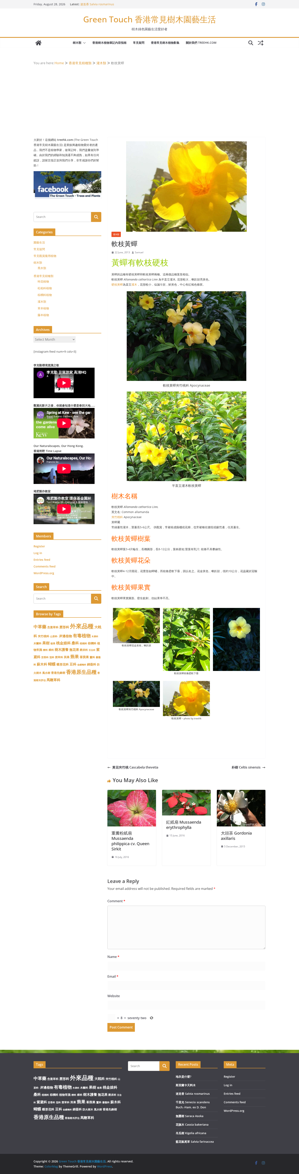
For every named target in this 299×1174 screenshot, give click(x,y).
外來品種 (82, 626)
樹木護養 (62, 649)
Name (113, 956)
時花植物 (43, 281)
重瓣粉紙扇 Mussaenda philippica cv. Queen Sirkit (130, 841)
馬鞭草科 (53, 679)
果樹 (46, 642)
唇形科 (64, 627)
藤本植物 (43, 315)
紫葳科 (42, 1102)
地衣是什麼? (183, 1076)
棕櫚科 (92, 643)
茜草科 (59, 657)
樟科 (51, 650)
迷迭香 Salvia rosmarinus (193, 1094)
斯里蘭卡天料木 (90, 4)
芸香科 (45, 657)
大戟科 (99, 1078)
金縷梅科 (81, 664)
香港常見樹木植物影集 (165, 43)
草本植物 (43, 308)
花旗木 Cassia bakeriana (192, 1124)
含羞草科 (53, 627)
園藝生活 (39, 242)
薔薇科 (106, 1102)
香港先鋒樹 (58, 673)
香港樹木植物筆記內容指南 (109, 43)
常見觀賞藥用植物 (45, 256)
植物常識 (65, 1095)
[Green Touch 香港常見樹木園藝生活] (38, 43)
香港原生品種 (81, 671)
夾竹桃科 (117, 517)
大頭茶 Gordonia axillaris (236, 835)
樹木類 (77, 43)
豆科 (73, 664)
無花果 (74, 649)
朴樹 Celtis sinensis (246, 767)
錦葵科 (91, 664)
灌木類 (116, 234)
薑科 (92, 657)
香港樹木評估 (72, 1118)
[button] (83, 43)
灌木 (134, 284)
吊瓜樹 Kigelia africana (191, 1133)
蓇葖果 (84, 657)
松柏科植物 (45, 288)
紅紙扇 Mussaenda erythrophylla (183, 824)
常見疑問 (138, 43)
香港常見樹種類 (43, 276)
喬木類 (42, 268)
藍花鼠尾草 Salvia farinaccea (195, 1142)
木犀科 (95, 636)
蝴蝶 (52, 663)
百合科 (92, 650)
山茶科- (54, 636)
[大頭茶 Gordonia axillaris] (241, 792)
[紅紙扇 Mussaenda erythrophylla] (186, 792)
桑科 (75, 642)
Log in (38, 553)
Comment (116, 901)
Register (39, 546)
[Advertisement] (149, 96)
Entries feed (42, 560)
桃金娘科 (63, 642)
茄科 (51, 657)
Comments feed (45, 566)
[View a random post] (260, 43)
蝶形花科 (63, 664)
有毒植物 (82, 635)
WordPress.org (44, 573)
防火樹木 (88, 1109)
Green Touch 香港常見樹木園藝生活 (149, 19)
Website (113, 996)
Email (112, 976)
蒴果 (74, 656)
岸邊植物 (65, 636)
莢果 (67, 657)
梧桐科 (83, 643)
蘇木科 (42, 664)
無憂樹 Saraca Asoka (189, 1116)
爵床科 (84, 650)
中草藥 (40, 626)
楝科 (45, 649)
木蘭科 (37, 643)
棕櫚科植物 (45, 295)
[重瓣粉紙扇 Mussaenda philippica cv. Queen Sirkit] (131, 792)
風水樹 (46, 673)
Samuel (139, 252)
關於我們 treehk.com (201, 43)
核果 (52, 643)
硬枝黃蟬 (117, 284)
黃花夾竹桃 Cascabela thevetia (135, 767)
